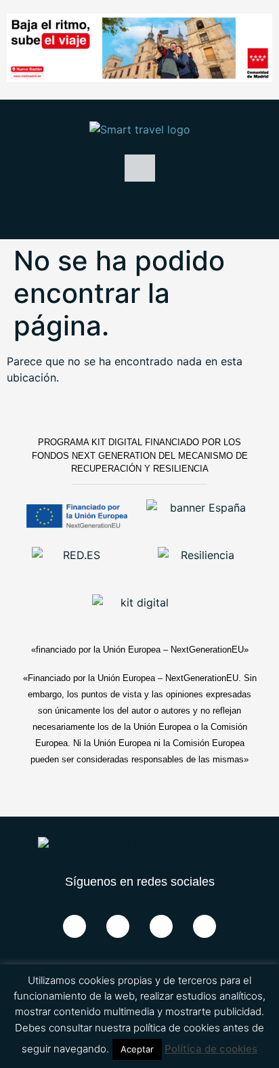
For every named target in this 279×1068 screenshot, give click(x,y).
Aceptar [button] (137, 1049)
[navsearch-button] (139, 208)
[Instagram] (204, 926)
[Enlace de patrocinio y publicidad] (139, 50)
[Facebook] (74, 926)
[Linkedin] (161, 926)
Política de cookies (211, 1048)
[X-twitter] (117, 926)
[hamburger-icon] (140, 168)
